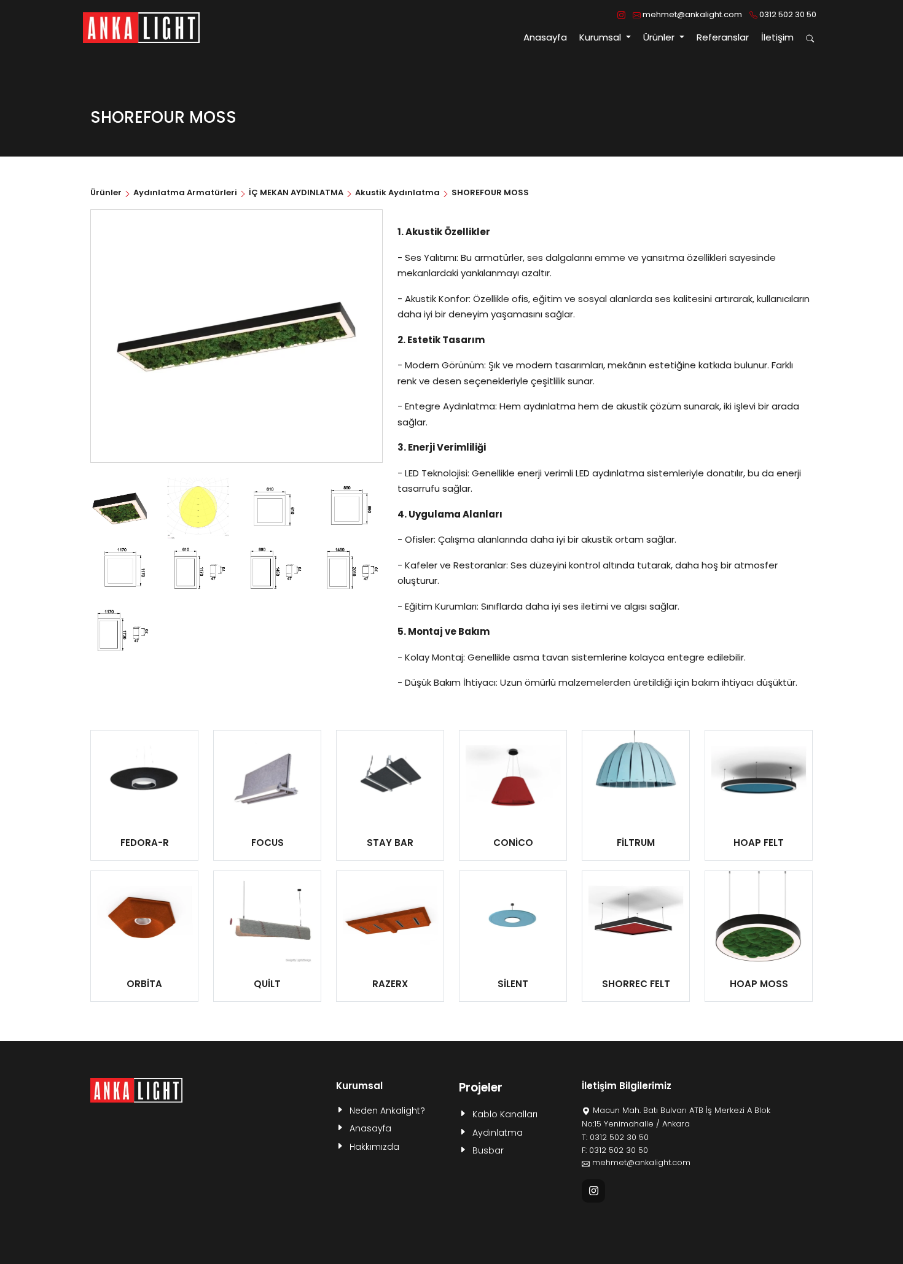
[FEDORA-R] (144, 778)
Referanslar (723, 37)
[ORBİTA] (144, 918)
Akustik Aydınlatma (397, 192)
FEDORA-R (144, 842)
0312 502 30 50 (786, 14)
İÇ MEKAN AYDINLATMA (296, 192)
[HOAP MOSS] (758, 918)
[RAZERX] (390, 918)
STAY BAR (390, 842)
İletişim (777, 37)
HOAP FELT (758, 842)
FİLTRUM (636, 842)
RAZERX (390, 983)
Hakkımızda (374, 1147)
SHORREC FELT (636, 983)
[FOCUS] (267, 778)
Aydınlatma (497, 1132)
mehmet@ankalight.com (691, 14)
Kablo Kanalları (505, 1114)
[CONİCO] (512, 778)
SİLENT (513, 983)
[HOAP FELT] (758, 778)
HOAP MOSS (759, 983)
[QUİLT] (267, 918)
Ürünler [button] (660, 37)
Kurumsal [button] (601, 37)
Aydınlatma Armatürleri (185, 192)
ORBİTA (144, 983)
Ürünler (106, 192)
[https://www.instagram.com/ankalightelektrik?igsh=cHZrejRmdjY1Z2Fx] (621, 15)
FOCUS (267, 842)
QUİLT (267, 983)
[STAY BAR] (390, 778)
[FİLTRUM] (635, 778)
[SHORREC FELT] (635, 918)
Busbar (488, 1150)
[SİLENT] (512, 918)
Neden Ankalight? (387, 1110)
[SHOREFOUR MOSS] (121, 508)
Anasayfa (545, 37)
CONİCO (513, 842)
